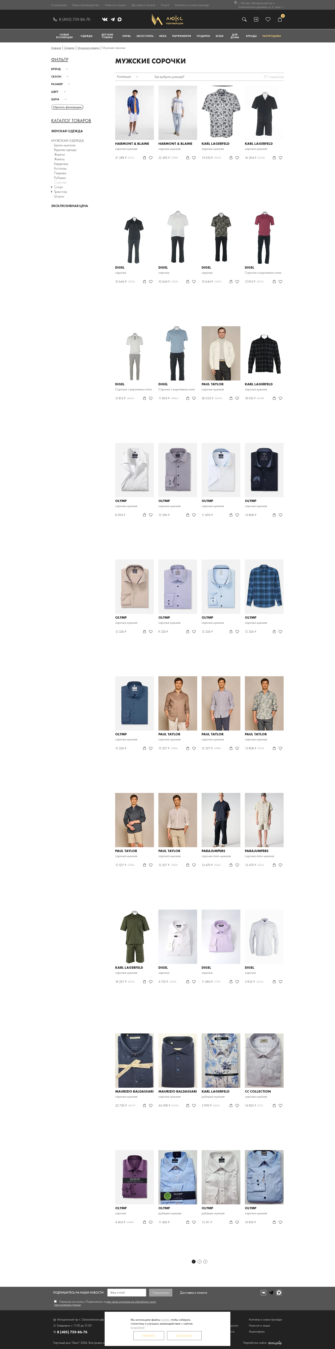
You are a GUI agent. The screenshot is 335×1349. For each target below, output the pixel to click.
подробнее (138, 1327)
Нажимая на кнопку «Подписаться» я (105, 1303)
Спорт (58, 187)
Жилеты (59, 159)
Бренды (251, 36)
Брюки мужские (64, 145)
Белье (220, 36)
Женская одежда (67, 131)
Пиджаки (60, 173)
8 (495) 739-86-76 (74, 19)
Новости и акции (115, 5)
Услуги (165, 5)
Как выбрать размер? (169, 76)
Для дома (235, 36)
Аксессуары (144, 36)
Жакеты (59, 154)
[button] (60, 69)
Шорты (59, 196)
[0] (280, 19)
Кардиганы (61, 163)
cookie (165, 1319)
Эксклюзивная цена (69, 206)
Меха (162, 36)
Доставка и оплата (143, 5)
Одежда (86, 36)
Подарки (203, 36)
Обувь (126, 36)
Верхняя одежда (65, 149)
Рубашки (60, 177)
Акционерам (257, 1331)
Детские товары (107, 36)
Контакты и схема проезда (192, 5)
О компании (58, 5)
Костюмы (60, 168)
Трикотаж (60, 191)
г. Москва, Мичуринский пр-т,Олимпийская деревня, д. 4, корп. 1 (261, 5)
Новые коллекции (64, 36)
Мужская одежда (67, 140)
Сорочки (60, 182)
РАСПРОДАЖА (271, 36)
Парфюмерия (181, 36)
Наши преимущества (85, 5)
